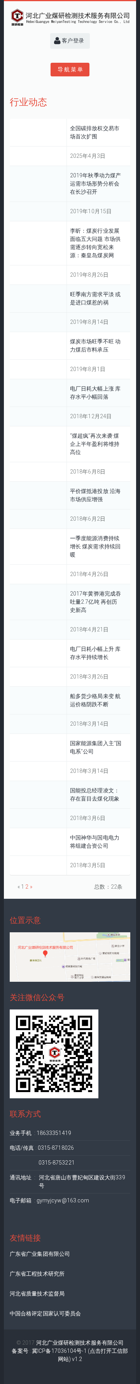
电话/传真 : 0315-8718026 (42, 1148)
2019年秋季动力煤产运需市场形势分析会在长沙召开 (95, 183)
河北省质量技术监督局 (37, 1293)
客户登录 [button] (72, 40)
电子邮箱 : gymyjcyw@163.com (49, 1200)
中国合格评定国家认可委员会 (45, 1313)
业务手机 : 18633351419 (40, 1133)
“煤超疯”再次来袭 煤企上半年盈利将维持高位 (94, 444)
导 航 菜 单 (70, 69)
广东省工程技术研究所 (37, 1274)
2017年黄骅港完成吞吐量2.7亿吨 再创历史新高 (95, 601)
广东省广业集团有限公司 (40, 1254)
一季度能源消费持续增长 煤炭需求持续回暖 (95, 546)
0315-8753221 (42, 1163)
